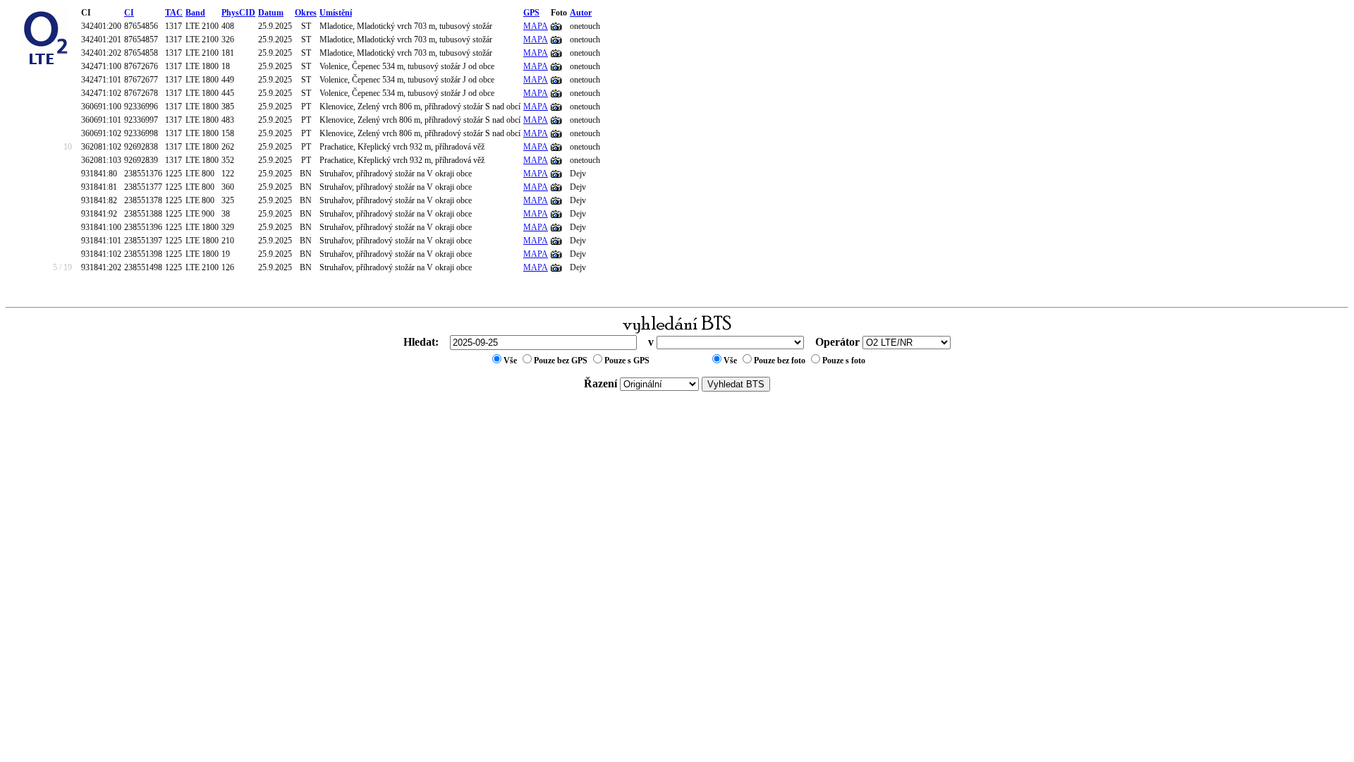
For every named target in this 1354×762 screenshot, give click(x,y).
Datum (270, 13)
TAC (174, 13)
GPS (531, 13)
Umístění (335, 13)
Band (195, 13)
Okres (306, 13)
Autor (581, 13)
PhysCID (238, 13)
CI (129, 13)
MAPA (535, 26)
